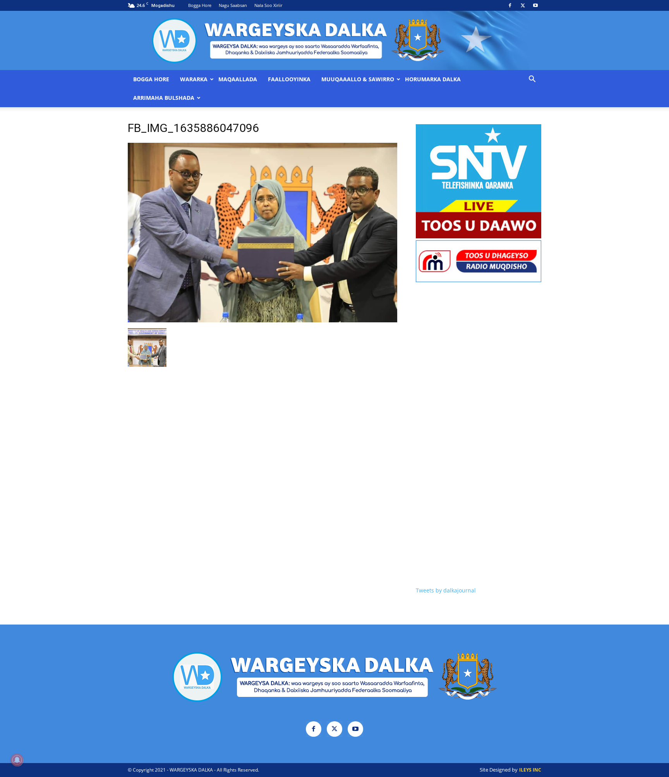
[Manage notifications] (17, 760)
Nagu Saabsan (233, 5)
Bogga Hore (199, 5)
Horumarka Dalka (433, 79)
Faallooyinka (289, 79)
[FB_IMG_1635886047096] (262, 320)
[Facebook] (510, 5)
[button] (532, 80)
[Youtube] (535, 5)
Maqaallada (237, 79)
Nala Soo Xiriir (268, 5)
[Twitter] (522, 5)
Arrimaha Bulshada (163, 97)
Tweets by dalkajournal (446, 590)
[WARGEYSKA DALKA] (334, 40)
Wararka (194, 79)
